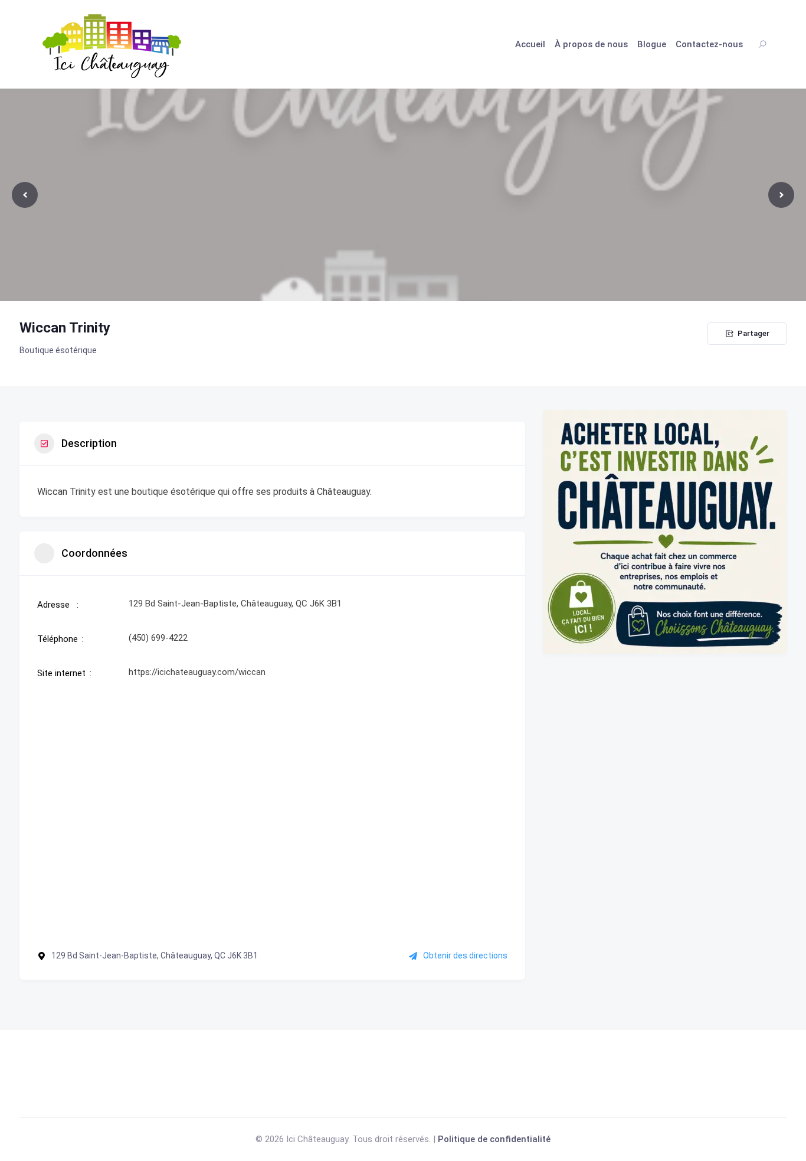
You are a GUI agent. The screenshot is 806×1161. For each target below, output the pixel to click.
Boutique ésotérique (58, 350)
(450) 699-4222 (158, 637)
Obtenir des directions (465, 955)
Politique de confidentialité (494, 1139)
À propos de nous (591, 44)
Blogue (651, 44)
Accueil (530, 44)
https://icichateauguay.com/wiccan (197, 672)
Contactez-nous (709, 44)
